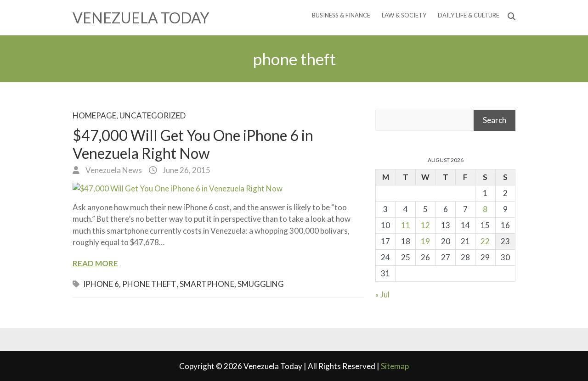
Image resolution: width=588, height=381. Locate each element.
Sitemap (395, 366)
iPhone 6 (101, 284)
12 (425, 225)
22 (485, 241)
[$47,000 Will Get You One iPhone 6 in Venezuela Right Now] (218, 189)
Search (494, 120)
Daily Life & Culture (468, 15)
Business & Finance (341, 15)
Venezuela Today (141, 18)
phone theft (149, 284)
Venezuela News (113, 170)
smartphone (207, 284)
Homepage (94, 115)
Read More (95, 263)
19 (425, 241)
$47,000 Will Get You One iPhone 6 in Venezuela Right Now (193, 144)
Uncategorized (152, 115)
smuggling (260, 284)
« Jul (382, 294)
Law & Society (404, 15)
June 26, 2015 (185, 170)
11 (405, 225)
